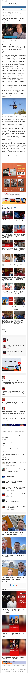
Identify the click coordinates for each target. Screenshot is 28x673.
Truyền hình (5, 512)
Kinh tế (14, 665)
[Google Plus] (17, 585)
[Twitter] (21, 10)
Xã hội (18, 665)
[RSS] (25, 10)
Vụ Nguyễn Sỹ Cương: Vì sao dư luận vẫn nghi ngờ (13, 431)
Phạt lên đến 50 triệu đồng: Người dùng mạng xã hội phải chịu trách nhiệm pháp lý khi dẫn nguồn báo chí (14, 382)
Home (3, 12)
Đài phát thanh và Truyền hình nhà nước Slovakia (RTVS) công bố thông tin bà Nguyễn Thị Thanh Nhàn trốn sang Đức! (15, 470)
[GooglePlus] (23, 10)
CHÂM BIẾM (4, 589)
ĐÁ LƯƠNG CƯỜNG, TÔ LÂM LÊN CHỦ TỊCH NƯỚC (13, 556)
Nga (5, 207)
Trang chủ (4, 665)
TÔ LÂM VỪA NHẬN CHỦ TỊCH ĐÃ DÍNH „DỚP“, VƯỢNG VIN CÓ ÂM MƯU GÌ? (13, 533)
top (12, 207)
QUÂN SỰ (22, 665)
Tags (16, 336)
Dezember (11, 12)
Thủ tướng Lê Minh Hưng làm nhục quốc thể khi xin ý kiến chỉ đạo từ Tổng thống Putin (13, 393)
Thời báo (11, 668)
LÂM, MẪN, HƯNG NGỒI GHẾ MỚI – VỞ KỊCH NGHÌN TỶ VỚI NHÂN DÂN (13, 578)
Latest (4, 336)
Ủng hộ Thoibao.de (10, 476)
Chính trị (19, 12)
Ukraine (14, 207)
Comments (12, 336)
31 (15, 12)
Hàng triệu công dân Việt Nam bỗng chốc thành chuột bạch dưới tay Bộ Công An (13, 412)
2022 (7, 12)
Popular (8, 336)
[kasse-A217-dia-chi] (14, 196)
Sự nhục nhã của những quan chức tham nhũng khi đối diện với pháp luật (13, 403)
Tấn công (9, 207)
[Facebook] (19, 10)
